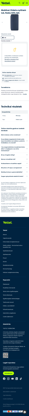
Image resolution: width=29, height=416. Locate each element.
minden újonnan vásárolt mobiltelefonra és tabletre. (13, 76)
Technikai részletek (11, 106)
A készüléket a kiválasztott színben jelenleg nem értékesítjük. (14, 58)
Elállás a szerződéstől (8, 305)
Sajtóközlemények (8, 250)
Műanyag (18, 115)
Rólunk (5, 234)
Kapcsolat (6, 280)
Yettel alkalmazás (7, 295)
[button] (25, 412)
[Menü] (27, 3)
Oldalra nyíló (19, 119)
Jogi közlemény (7, 395)
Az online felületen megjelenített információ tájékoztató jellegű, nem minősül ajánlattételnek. (13, 183)
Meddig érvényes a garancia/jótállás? (12, 172)
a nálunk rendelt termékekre (14, 81)
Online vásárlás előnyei (9, 72)
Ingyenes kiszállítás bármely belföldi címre (12, 78)
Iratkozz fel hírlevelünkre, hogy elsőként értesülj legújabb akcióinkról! (13, 367)
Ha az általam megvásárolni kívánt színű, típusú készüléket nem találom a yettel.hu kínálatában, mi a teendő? (13, 140)
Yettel (5, 230)
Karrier (5, 261)
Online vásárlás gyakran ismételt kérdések (12, 129)
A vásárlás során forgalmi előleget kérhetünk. (11, 203)
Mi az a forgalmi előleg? (8, 155)
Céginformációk (7, 238)
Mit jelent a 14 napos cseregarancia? (11, 167)
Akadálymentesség (8, 265)
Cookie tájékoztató (8, 316)
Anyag (3, 115)
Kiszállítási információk (9, 287)
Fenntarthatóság (7, 268)
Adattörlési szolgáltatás (9, 313)
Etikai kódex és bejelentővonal (11, 241)
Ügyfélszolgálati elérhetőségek (11, 298)
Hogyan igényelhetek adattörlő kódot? (12, 176)
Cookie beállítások (8, 398)
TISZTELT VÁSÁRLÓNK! (9, 328)
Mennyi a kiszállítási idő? (8, 159)
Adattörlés (7, 324)
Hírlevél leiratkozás (8, 309)
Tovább (25, 94)
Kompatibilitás (6, 112)
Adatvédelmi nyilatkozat (9, 391)
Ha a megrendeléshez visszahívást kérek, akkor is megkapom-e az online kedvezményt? (13, 148)
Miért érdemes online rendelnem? (10, 135)
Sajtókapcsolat (7, 254)
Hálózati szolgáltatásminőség (11, 272)
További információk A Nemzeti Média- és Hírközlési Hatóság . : (14, 348)
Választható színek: (6, 34)
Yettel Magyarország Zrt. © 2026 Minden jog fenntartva (14, 405)
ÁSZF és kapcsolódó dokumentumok (12, 388)
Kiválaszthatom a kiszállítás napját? (11, 163)
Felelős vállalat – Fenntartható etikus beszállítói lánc (12, 246)
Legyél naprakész (9, 363)
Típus (3, 119)
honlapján (16, 348)
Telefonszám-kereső (8, 302)
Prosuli (5, 258)
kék (5, 37)
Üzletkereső (6, 284)
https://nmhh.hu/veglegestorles (11, 350)
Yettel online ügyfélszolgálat (10, 291)
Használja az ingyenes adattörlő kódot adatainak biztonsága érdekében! (13, 341)
